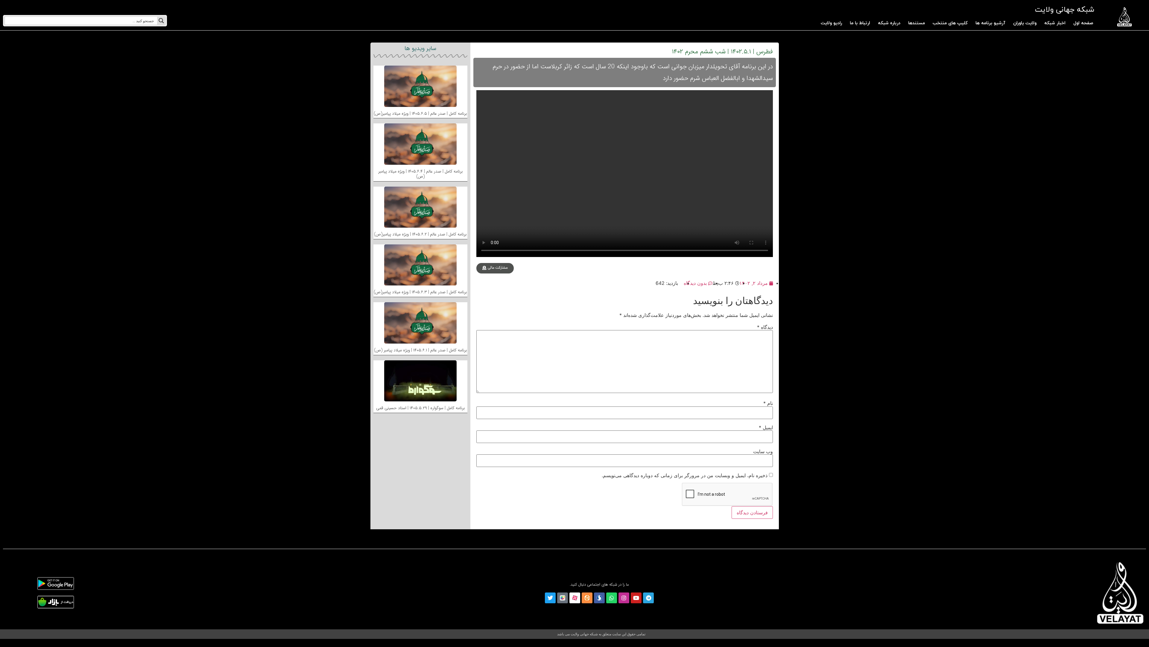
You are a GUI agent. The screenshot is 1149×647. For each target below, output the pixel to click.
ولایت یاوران (1024, 23)
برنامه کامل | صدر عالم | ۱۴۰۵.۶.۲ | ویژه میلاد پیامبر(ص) (420, 234)
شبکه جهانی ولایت (1064, 9)
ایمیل (766, 427)
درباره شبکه (889, 23)
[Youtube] (636, 597)
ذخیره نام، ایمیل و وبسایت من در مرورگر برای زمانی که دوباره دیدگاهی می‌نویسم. (684, 475)
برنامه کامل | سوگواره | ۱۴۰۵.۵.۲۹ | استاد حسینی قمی (420, 408)
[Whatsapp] (611, 597)
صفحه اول (1083, 23)
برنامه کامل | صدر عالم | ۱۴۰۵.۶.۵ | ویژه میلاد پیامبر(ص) (420, 113)
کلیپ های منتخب (950, 23)
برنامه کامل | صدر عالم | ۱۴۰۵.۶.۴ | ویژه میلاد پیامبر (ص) (420, 174)
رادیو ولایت (831, 23)
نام (768, 403)
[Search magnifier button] (161, 20)
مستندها (916, 23)
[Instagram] (623, 597)
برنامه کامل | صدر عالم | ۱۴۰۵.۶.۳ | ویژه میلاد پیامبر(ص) (420, 292)
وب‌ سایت (763, 451)
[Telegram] (648, 597)
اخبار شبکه (1055, 23)
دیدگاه (765, 327)
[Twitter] (550, 597)
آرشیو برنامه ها (990, 23)
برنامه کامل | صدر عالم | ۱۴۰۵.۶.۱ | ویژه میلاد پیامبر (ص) (420, 350)
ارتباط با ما (860, 23)
